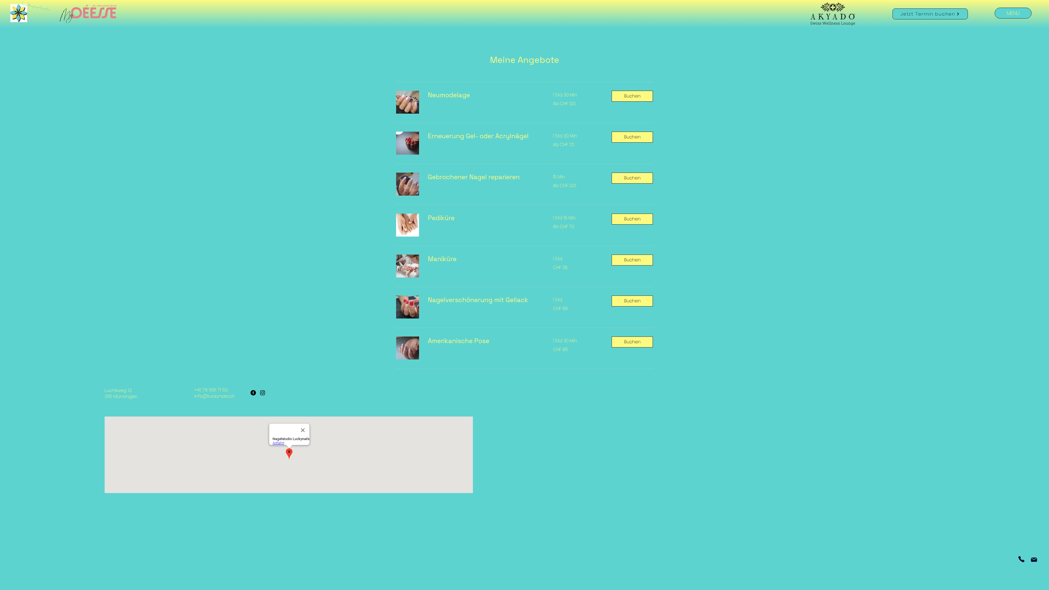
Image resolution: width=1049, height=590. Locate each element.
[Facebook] (253, 393)
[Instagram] (262, 393)
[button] (632, 96)
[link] (484, 95)
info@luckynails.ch (215, 396)
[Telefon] (1021, 559)
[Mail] (1034, 559)
